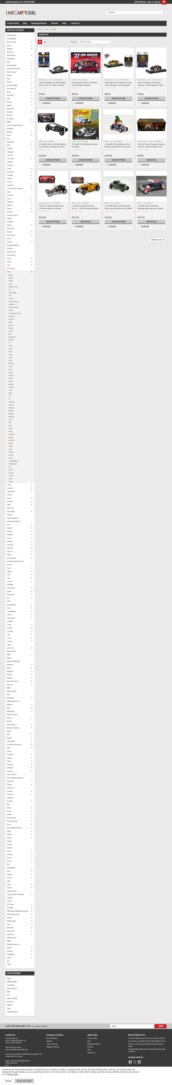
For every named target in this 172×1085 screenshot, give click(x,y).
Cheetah (10, 165)
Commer (10, 185)
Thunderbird (13, 464)
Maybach (10, 671)
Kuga (10, 393)
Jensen (9, 581)
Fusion (11, 381)
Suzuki (9, 878)
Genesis (10, 501)
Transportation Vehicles (15, 894)
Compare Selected (157, 240)
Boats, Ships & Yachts (15, 125)
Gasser (9, 495)
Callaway (10, 152)
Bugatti (9, 132)
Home (40, 29)
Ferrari (9, 262)
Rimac (9, 808)
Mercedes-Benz (12, 681)
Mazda (9, 674)
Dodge (9, 242)
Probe (10, 428)
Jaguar (9, 571)
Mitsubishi (10, 711)
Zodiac (11, 482)
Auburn (9, 75)
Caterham (10, 158)
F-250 (10, 352)
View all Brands (12, 1012)
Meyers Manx (12, 691)
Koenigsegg (11, 605)
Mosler (9, 721)
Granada (11, 387)
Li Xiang (10, 631)
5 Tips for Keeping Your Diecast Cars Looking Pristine (146, 1038)
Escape (11, 328)
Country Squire (13, 301)
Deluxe (11, 310)
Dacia (9, 198)
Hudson (10, 541)
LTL (10, 399)
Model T (11, 411)
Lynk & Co (10, 648)
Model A (11, 408)
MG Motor (10, 698)
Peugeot (10, 771)
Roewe (9, 814)
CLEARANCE (11, 39)
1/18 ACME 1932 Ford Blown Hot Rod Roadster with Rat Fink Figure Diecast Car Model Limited (118, 146)
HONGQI (10, 535)
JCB (8, 575)
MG (8, 694)
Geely (9, 498)
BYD (8, 145)
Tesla (9, 884)
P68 (10, 422)
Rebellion (10, 798)
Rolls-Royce (11, 818)
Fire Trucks (11, 268)
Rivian (9, 811)
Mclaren (10, 678)
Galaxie (11, 384)
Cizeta (9, 182)
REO (8, 804)
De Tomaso (11, 235)
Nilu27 (9, 731)
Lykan (9, 645)
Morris (9, 718)
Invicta (9, 565)
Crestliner (12, 304)
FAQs (64, 23)
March (9, 658)
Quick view (53, 76)
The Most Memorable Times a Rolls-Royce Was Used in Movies (146, 1050)
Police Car (10, 788)
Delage (9, 218)
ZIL (8, 961)
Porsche (10, 794)
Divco (9, 238)
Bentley (9, 112)
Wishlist (49, 1041)
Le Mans (10, 621)
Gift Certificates (51, 1038)
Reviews (54, 23)
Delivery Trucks (12, 215)
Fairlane (11, 363)
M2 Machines (43, 80)
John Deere (11, 588)
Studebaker (11, 868)
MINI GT (10, 1005)
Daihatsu (10, 202)
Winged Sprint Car (13, 944)
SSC (8, 864)
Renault (9, 801)
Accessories (11, 42)
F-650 (10, 361)
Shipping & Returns (39, 23)
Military (9, 704)
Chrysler (10, 175)
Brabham (10, 128)
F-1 (9, 343)
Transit (11, 476)
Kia (8, 598)
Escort (11, 331)
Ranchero (12, 434)
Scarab (9, 848)
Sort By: (74, 42)
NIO (8, 734)
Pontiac (10, 791)
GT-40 (10, 390)
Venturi (9, 918)
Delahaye (10, 222)
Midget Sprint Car (13, 701)
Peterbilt (10, 768)
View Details (151, 160)
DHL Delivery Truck (15, 313)
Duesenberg (11, 255)
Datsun (9, 208)
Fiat (8, 265)
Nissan (9, 738)
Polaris (9, 784)
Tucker (9, 901)
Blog (25, 23)
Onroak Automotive (14, 744)
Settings (8, 1081)
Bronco (11, 278)
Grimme (10, 515)
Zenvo (9, 958)
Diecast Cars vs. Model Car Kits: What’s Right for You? (147, 1041)
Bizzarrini (10, 118)
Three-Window (13, 461)
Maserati (10, 665)
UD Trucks (10, 904)
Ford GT (11, 375)
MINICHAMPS (12, 982)
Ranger (11, 437)
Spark (9, 978)
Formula (10, 488)
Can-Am (10, 155)
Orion (10, 420)
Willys (9, 941)
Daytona (10, 212)
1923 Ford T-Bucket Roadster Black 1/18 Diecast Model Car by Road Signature (51, 208)
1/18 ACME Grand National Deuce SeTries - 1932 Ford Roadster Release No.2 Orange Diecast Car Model (85, 208)
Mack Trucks (11, 651)
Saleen (9, 834)
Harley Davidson (13, 518)
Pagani (9, 758)
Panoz (9, 761)
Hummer (10, 545)
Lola (8, 634)
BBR (8, 992)
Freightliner (11, 491)
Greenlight (10, 985)
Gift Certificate (140, 2)
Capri (10, 284)
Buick (9, 135)
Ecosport (11, 319)
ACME (40, 141)
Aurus (9, 92)
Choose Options (53, 98)
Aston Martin (11, 65)
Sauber (9, 841)
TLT (10, 467)
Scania (9, 844)
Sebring (9, 854)
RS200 (11, 443)
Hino (8, 525)
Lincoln (9, 628)
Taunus (11, 455)
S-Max (11, 446)
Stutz (9, 871)
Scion (9, 851)
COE (10, 296)
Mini (8, 708)
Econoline (12, 316)
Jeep (8, 578)
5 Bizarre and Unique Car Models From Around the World (145, 1045)
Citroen (9, 178)
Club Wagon (13, 293)
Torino (11, 470)
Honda (9, 531)
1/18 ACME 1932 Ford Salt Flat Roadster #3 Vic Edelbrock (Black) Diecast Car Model (52, 146)
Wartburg (10, 934)
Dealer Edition (12, 988)
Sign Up (157, 2)
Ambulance (11, 59)
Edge (10, 322)
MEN (8, 688)
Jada (8, 1008)
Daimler (9, 205)
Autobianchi (11, 88)
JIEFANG (10, 585)
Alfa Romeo (11, 55)
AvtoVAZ (10, 95)
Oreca (9, 751)
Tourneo (11, 473)
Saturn (9, 838)
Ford (8, 272)
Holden (9, 528)
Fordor (11, 378)
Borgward (10, 142)
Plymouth (10, 781)
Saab (9, 831)
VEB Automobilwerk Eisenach (17, 911)
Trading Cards (12, 891)
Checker (10, 162)
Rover (9, 824)
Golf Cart (10, 508)
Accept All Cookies (24, 1081)
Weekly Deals (11, 35)
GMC (9, 505)
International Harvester (15, 561)
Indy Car (10, 551)
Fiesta (10, 369)
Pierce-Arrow (12, 774)
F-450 (10, 358)
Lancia (9, 615)
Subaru (9, 874)
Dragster (10, 248)
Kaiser (9, 591)
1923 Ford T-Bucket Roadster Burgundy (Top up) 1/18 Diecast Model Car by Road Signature (151, 146)
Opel (8, 748)
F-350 (10, 355)
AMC (9, 62)
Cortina (11, 298)
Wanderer (10, 928)
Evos (10, 334)
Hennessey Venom (14, 521)
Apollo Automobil (13, 68)
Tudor (10, 479)
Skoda (9, 861)
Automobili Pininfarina (15, 778)
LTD (10, 396)
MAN (9, 654)
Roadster (11, 440)
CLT (10, 290)
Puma (10, 431)
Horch (9, 538)
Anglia (11, 275)
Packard (10, 754)
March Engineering (13, 661)
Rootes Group (12, 821)
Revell (74, 80)
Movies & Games (13, 728)
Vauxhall (10, 908)
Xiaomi (9, 948)
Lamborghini (11, 611)
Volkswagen (11, 921)
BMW (9, 122)
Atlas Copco (11, 72)
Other (9, 964)
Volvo (9, 924)
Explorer (11, 340)
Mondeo (11, 414)
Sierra (10, 449)
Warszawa (11, 931)
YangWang (10, 954)
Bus (8, 138)
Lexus (9, 625)
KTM (8, 601)
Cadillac (10, 148)
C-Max (11, 281)
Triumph (10, 898)
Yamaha (10, 951)
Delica (9, 225)
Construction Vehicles (15, 188)
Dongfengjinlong (13, 245)
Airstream (10, 52)
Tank (8, 881)
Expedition (12, 337)
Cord (8, 192)
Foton (9, 485)
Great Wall (10, 511)
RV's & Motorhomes (14, 828)
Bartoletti (10, 108)
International (11, 558)
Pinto (10, 426)
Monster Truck (12, 714)
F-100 (10, 346)
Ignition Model (12, 998)
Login (149, 2)
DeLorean (10, 228)
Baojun (9, 102)
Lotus (9, 638)
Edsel (9, 258)
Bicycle (9, 115)
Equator (11, 325)
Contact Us (75, 23)
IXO (8, 995)
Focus (11, 372)
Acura (9, 45)
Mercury (11, 405)
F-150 (10, 349)
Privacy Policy (13, 23)
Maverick (11, 402)
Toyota (9, 888)
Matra (9, 668)
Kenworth (10, 595)
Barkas (9, 105)
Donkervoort (11, 252)
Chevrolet (10, 172)
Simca (9, 858)
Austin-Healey (12, 85)
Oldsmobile (11, 741)
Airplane (10, 49)
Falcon (11, 366)
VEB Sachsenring (13, 914)
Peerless (10, 764)
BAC (8, 99)
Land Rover (11, 618)
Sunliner (11, 452)
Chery (9, 168)
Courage (10, 195)
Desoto (9, 232)
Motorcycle (11, 724)
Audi (8, 79)
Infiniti (9, 555)
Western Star (11, 938)
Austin (9, 82)
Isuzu (9, 568)
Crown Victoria (13, 307)
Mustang (11, 417)
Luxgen (9, 641)
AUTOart (10, 1002)
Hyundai (10, 548)
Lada (8, 608)
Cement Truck (13, 287)
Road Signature (142, 141)
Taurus (11, 458)
